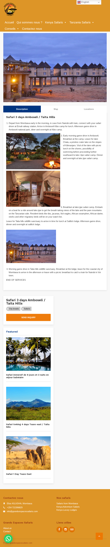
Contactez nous (32, 28)
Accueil (9, 22)
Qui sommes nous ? (29, 22)
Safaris (27, 309)
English (85, 2)
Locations (89, 109)
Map (56, 109)
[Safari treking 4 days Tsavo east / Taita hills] (28, 403)
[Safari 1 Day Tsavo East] (28, 453)
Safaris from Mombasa (67, 503)
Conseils (10, 28)
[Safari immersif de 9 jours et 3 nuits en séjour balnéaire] (28, 354)
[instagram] (65, 529)
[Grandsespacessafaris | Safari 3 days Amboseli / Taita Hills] (10, 9)
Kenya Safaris (54, 22)
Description (22, 109)
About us (7, 528)
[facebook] (59, 529)
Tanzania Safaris (80, 22)
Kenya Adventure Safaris (68, 507)
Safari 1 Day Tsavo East (19, 474)
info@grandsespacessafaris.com (22, 511)
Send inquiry (28, 317)
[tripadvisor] (72, 529)
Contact (7, 531)
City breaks (14, 309)
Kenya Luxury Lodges (66, 510)
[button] (8, 538)
